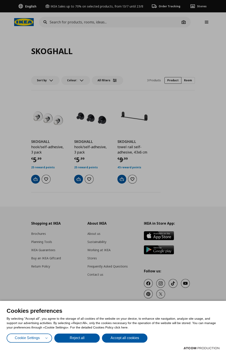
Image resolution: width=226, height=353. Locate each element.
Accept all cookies (125, 338)
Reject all (77, 338)
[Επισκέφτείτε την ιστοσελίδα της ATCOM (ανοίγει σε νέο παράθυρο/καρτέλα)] (201, 348)
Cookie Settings (27, 338)
